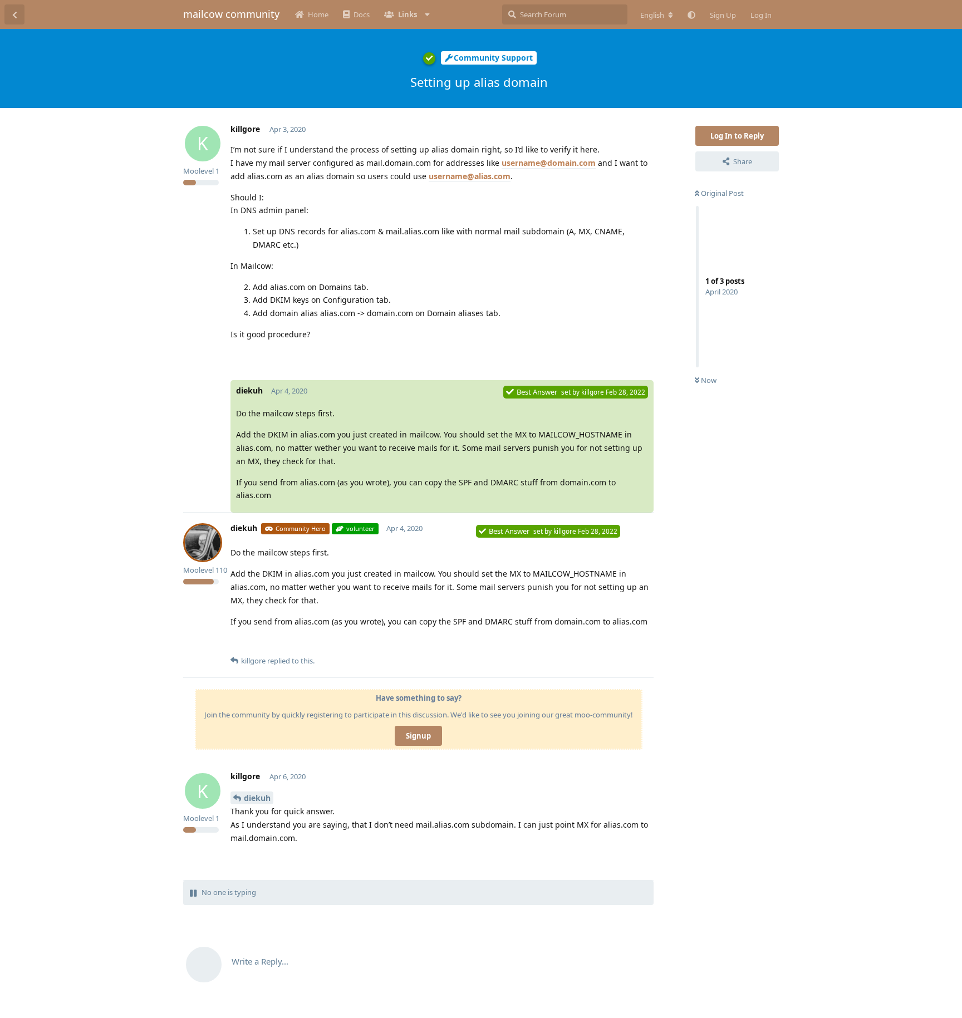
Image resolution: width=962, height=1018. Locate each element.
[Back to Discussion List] (14, 14)
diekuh (257, 798)
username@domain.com (549, 163)
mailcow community (231, 14)
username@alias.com (470, 176)
